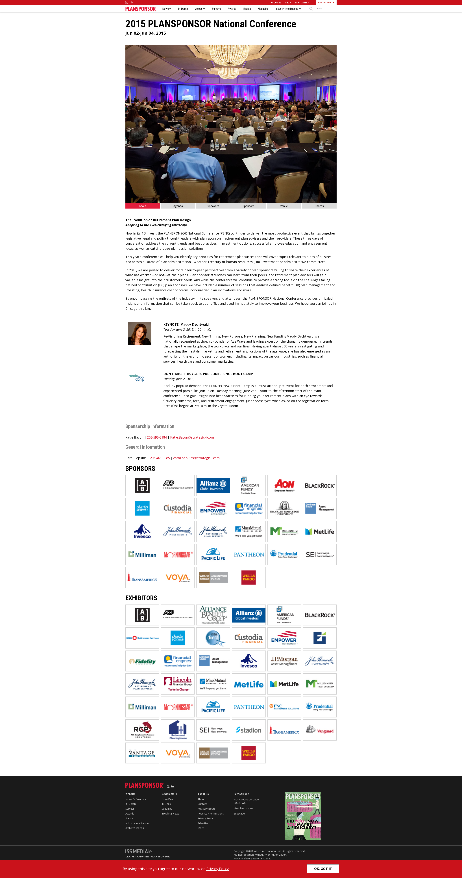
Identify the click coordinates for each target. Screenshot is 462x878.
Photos (319, 206)
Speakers (213, 206)
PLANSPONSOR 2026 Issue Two (246, 801)
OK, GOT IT (323, 868)
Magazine (263, 8)
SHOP (288, 2)
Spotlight (167, 808)
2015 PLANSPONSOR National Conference (210, 24)
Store (201, 828)
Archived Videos (134, 828)
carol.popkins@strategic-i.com (196, 458)
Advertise (203, 823)
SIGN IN (321, 2)
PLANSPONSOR (160, 856)
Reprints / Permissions (211, 813)
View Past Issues (243, 808)
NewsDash (168, 799)
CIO (127, 856)
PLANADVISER (140, 856)
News (165, 8)
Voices (199, 8)
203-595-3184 (157, 437)
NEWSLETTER (301, 2)
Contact (202, 803)
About (142, 206)
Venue (284, 206)
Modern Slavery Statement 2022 (252, 858)
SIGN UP (330, 2)
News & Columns (135, 799)
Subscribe (239, 813)
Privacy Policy (205, 818)
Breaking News (170, 813)
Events (247, 8)
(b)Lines (166, 803)
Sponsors (248, 206)
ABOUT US (276, 2)
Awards (232, 8)
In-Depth (183, 8)
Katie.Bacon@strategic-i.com (192, 437)
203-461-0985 (160, 458)
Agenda (178, 206)
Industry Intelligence (287, 8)
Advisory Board (206, 808)
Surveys (216, 8)
